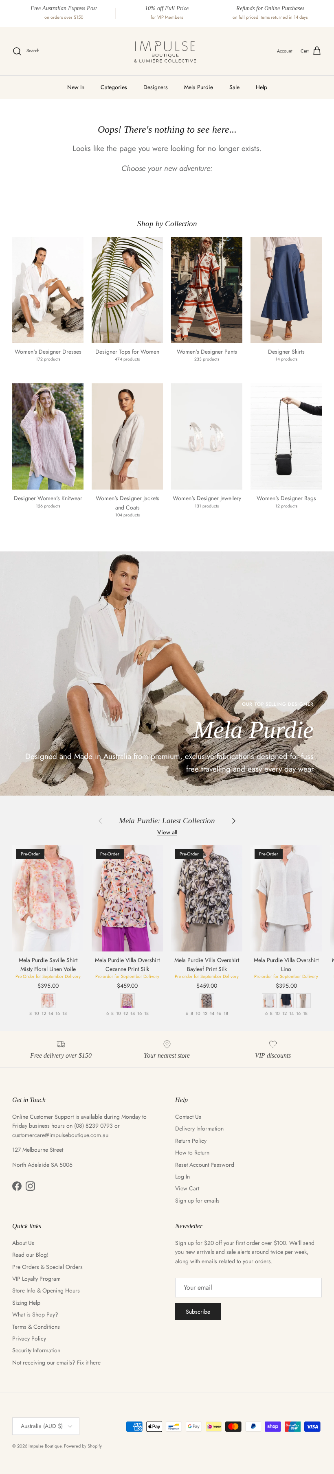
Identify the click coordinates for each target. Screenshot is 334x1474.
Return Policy (191, 1141)
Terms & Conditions (36, 1327)
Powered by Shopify (83, 1446)
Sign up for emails (197, 1200)
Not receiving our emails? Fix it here (56, 1362)
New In (75, 87)
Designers (155, 87)
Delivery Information (199, 1128)
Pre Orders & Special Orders (47, 1267)
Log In (182, 1176)
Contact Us (188, 1117)
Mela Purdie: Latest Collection (167, 820)
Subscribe (198, 1312)
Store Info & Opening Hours (46, 1290)
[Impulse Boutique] (167, 51)
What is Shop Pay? (35, 1314)
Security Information (36, 1350)
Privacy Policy (29, 1338)
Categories (114, 87)
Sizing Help (26, 1303)
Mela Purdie (198, 87)
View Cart (187, 1188)
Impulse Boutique (45, 1446)
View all (167, 832)
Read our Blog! (30, 1255)
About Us (23, 1243)
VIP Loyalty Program (36, 1279)
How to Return (192, 1152)
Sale (234, 87)
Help (261, 87)
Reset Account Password (204, 1165)
